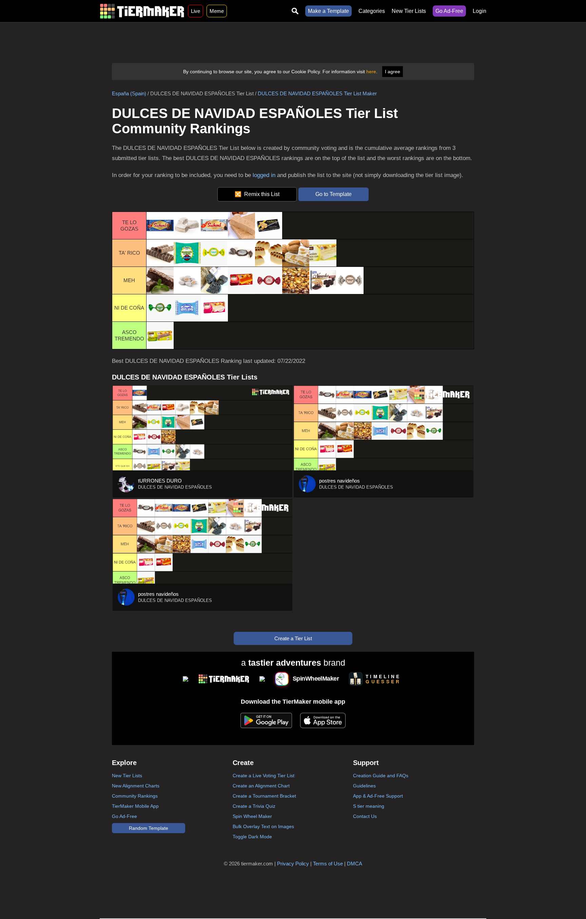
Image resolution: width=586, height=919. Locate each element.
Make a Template (328, 11)
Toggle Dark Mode (252, 836)
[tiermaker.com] (142, 11)
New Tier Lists (409, 11)
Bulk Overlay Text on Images (263, 826)
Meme (217, 11)
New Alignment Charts (135, 785)
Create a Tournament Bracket (264, 796)
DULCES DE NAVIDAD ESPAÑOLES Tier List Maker (317, 93)
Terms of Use (328, 863)
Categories (371, 11)
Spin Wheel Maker (252, 816)
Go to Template (333, 194)
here (371, 71)
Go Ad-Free (449, 11)
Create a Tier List (293, 638)
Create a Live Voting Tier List (263, 775)
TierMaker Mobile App (135, 806)
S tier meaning (368, 806)
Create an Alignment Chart (261, 785)
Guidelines (364, 785)
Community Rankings (135, 796)
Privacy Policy (293, 863)
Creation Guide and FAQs (380, 775)
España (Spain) (129, 93)
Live (195, 11)
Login (479, 11)
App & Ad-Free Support (378, 796)
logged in (264, 175)
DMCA (354, 863)
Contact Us (365, 816)
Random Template (148, 828)
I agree (392, 71)
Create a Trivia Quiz (254, 806)
